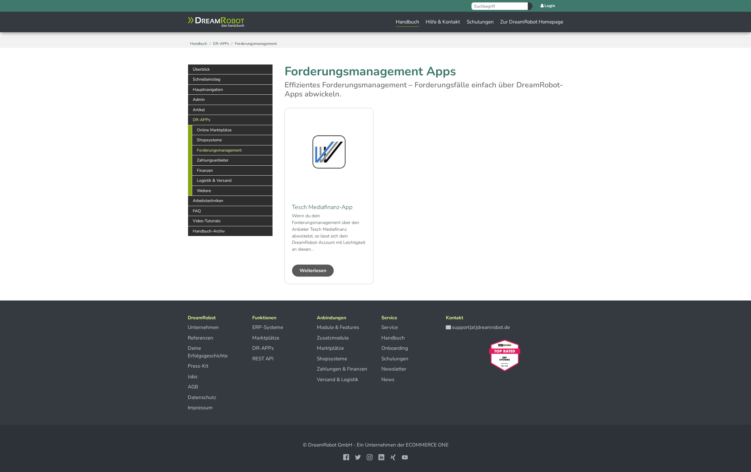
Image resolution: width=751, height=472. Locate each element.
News (387, 379)
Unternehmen (203, 327)
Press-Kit (198, 366)
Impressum (200, 407)
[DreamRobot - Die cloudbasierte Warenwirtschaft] (216, 22)
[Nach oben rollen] (734, 449)
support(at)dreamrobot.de (481, 327)
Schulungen (394, 358)
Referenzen (200, 338)
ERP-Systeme (267, 327)
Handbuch (393, 338)
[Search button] (530, 6)
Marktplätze (265, 338)
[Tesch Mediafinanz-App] (329, 152)
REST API (262, 358)
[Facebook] (346, 456)
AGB (193, 386)
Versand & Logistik (337, 379)
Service (389, 327)
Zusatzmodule (333, 338)
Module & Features (338, 327)
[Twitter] (357, 456)
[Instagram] (369, 456)
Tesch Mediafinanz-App (322, 207)
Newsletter (393, 369)
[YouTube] (404, 456)
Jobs (192, 376)
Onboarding (394, 348)
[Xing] (393, 456)
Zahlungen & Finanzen (342, 369)
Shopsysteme (332, 358)
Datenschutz (202, 397)
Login (549, 6)
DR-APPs (263, 348)
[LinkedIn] (381, 456)
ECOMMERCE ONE (427, 445)
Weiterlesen (313, 270)
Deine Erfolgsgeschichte (208, 352)
